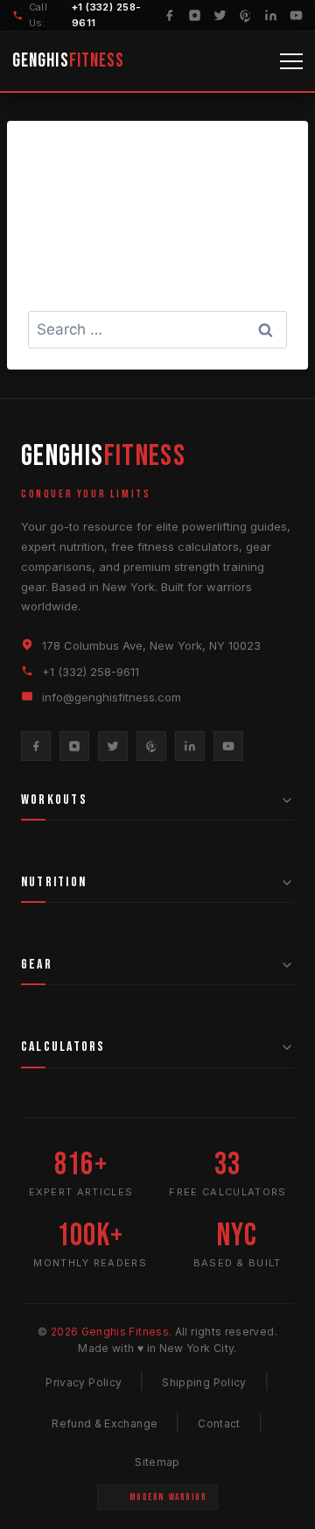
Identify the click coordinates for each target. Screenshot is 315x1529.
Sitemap (157, 1462)
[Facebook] (169, 15)
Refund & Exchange (105, 1423)
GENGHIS (68, 61)
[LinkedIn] (270, 15)
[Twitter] (220, 15)
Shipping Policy (204, 1382)
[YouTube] (296, 15)
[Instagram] (194, 15)
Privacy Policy (84, 1382)
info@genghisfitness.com (111, 697)
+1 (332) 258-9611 (90, 672)
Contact (219, 1423)
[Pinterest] (245, 15)
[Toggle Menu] (291, 61)
